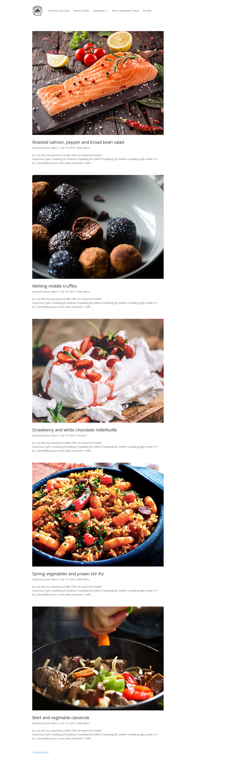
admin (54, 147)
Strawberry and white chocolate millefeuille (74, 430)
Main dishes (83, 147)
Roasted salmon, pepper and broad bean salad (78, 142)
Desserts (82, 435)
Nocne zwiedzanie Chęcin (125, 10)
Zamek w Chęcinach (58, 10)
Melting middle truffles (54, 286)
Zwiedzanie (99, 10)
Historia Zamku (81, 10)
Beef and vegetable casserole (60, 717)
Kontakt (147, 10)
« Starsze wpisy (40, 752)
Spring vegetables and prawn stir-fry (68, 574)
